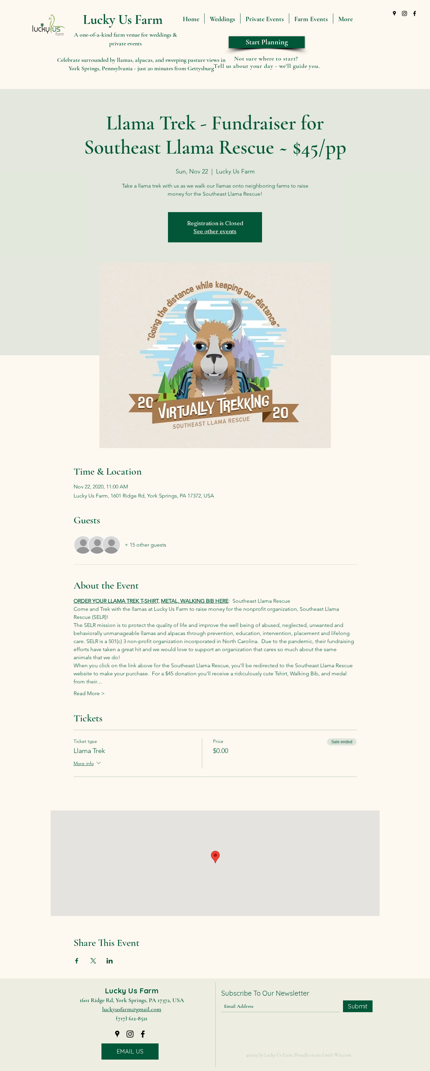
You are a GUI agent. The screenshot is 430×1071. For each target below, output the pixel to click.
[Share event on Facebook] (77, 960)
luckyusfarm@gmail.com (131, 1009)
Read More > (89, 693)
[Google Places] (394, 13)
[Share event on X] (93, 960)
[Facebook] (414, 13)
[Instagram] (404, 13)
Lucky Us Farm (123, 19)
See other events (215, 231)
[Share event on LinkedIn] (109, 960)
